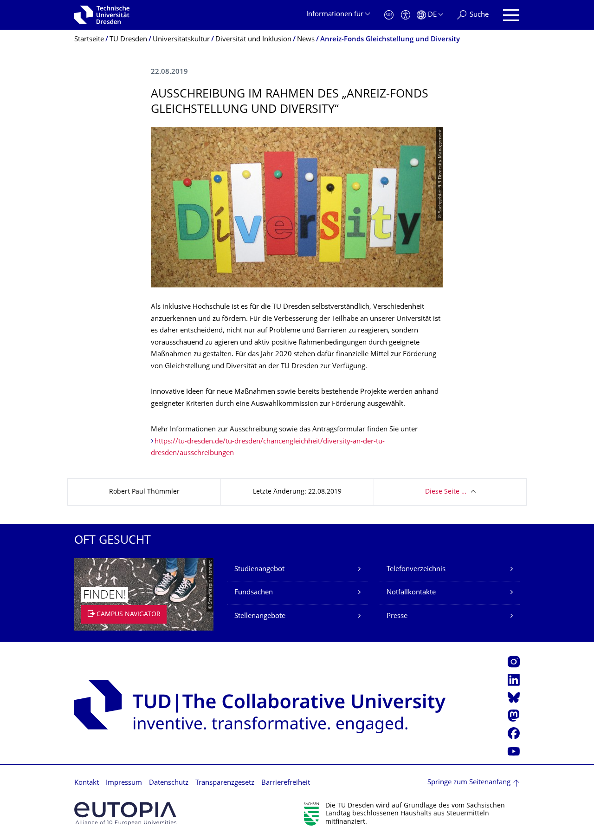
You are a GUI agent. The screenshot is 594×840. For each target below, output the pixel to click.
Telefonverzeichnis (416, 569)
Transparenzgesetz (224, 783)
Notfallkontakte (411, 592)
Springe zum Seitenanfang (468, 782)
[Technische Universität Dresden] (101, 15)
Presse (397, 616)
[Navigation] (511, 15)
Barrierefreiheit (285, 783)
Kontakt (86, 783)
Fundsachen (253, 592)
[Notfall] (389, 15)
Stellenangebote (259, 616)
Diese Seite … (445, 492)
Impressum (124, 783)
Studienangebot (259, 569)
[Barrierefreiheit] (405, 15)
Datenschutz (168, 783)
